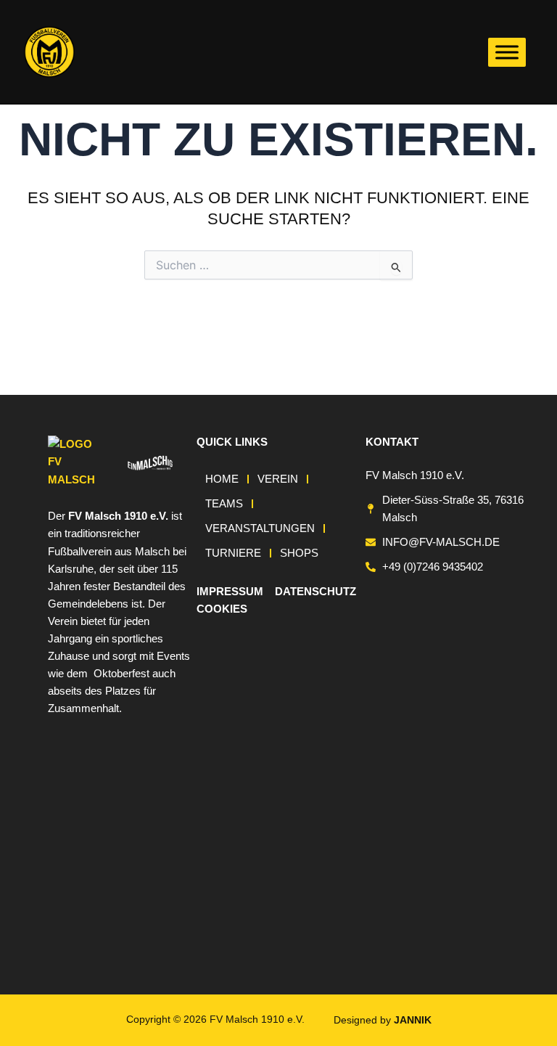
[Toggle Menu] (507, 52)
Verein (277, 479)
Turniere (233, 553)
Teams (224, 504)
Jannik (413, 1020)
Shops (299, 553)
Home (222, 479)
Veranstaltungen (260, 528)
